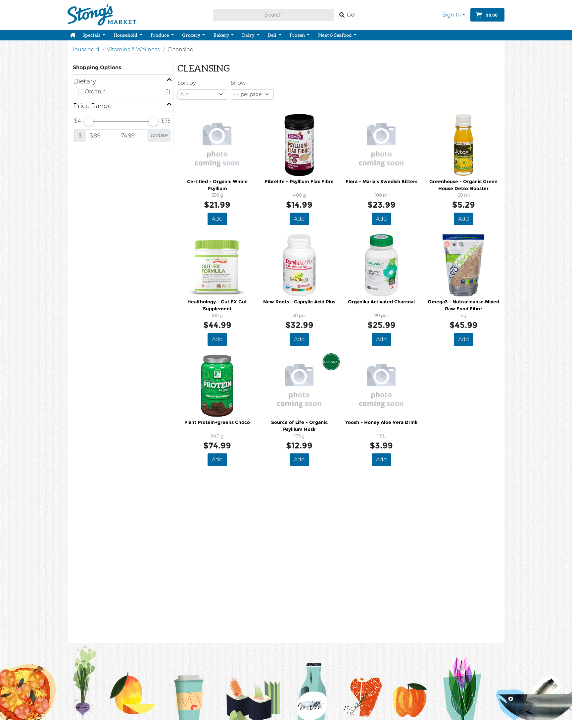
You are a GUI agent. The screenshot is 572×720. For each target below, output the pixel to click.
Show (238, 83)
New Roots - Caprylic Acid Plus (299, 302)
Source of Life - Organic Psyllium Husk (299, 425)
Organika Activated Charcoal (381, 302)
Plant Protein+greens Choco (217, 422)
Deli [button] (272, 35)
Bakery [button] (222, 35)
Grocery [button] (191, 35)
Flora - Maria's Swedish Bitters (381, 181)
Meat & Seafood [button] (335, 35)
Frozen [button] (298, 35)
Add (217, 219)
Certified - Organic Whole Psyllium (217, 185)
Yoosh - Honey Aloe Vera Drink (381, 422)
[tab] (122, 81)
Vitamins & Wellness (133, 49)
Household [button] (126, 35)
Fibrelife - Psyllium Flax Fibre (299, 181)
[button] (73, 35)
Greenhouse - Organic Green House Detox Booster (463, 185)
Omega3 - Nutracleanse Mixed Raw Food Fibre (463, 305)
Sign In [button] (452, 15)
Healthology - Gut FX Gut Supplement (217, 305)
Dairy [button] (249, 35)
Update (159, 135)
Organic (95, 91)
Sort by (186, 83)
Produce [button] (160, 35)
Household (84, 49)
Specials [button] (92, 35)
